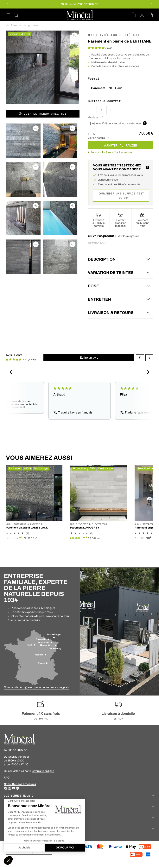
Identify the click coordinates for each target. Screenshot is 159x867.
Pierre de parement (26, 25)
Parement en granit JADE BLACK (27, 527)
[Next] (147, 372)
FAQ (7, 777)
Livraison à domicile (118, 713)
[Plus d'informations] (147, 167)
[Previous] (12, 372)
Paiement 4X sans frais (41, 713)
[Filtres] (140, 357)
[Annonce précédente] (7, 4)
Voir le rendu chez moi (45, 114)
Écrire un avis (89, 357)
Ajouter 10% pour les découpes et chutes (117, 123)
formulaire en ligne (43, 771)
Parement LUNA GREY (84, 527)
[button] (8, 15)
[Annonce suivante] (152, 4)
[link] (36, 687)
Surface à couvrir (104, 100)
